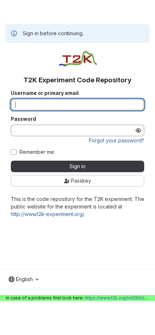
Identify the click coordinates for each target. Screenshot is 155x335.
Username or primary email (45, 93)
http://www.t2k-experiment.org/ (47, 214)
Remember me (36, 152)
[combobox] (23, 279)
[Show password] (138, 130)
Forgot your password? (116, 140)
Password (23, 119)
